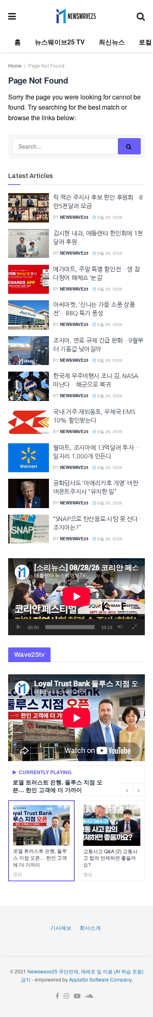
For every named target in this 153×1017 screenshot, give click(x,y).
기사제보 (60, 927)
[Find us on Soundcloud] (89, 996)
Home (15, 65)
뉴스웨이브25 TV (60, 41)
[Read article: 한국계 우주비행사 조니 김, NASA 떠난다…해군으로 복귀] (28, 386)
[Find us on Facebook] (57, 996)
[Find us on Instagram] (66, 996)
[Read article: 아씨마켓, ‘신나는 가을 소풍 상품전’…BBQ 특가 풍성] (28, 315)
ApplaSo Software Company (100, 979)
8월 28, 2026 (109, 217)
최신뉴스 (112, 41)
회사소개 (90, 927)
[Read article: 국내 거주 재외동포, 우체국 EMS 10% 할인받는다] (28, 422)
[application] (76, 596)
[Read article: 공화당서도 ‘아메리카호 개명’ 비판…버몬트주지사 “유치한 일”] (28, 493)
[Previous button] (126, 789)
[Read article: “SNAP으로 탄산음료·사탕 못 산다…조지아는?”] (28, 529)
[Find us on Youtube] (77, 996)
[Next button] (139, 789)
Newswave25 (74, 217)
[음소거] (120, 627)
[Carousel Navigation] (132, 789)
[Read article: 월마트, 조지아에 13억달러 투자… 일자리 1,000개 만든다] (28, 458)
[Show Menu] (12, 16)
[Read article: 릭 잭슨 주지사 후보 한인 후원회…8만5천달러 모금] (28, 207)
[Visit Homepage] (76, 16)
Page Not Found (46, 65)
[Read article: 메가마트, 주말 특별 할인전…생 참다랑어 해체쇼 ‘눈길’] (28, 279)
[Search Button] (141, 16)
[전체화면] (134, 627)
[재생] (19, 627)
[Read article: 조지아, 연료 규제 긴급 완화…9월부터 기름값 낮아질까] (28, 350)
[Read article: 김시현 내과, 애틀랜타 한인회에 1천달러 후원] (28, 243)
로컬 (145, 41)
